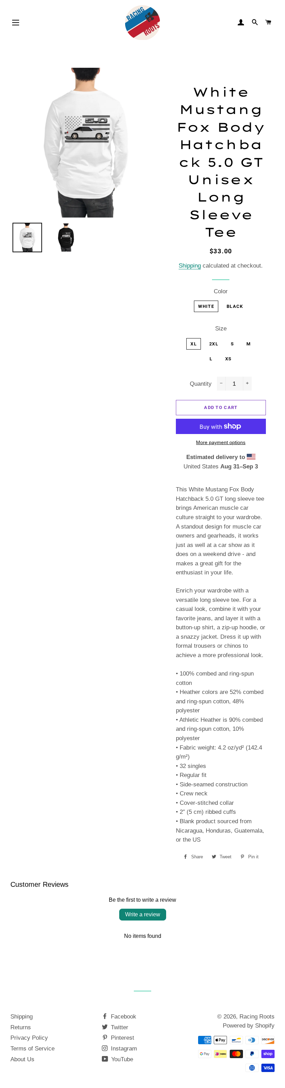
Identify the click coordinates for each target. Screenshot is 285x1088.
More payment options (220, 442)
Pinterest (121, 1037)
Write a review (142, 914)
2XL (213, 343)
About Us (22, 1059)
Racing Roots (257, 1016)
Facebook (122, 1016)
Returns (20, 1027)
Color (221, 291)
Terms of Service (32, 1048)
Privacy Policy (29, 1037)
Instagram (123, 1048)
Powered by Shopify (249, 1025)
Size (221, 328)
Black (235, 306)
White (206, 306)
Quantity (201, 384)
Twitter (118, 1027)
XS (228, 358)
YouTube (121, 1059)
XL (193, 343)
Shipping (190, 265)
